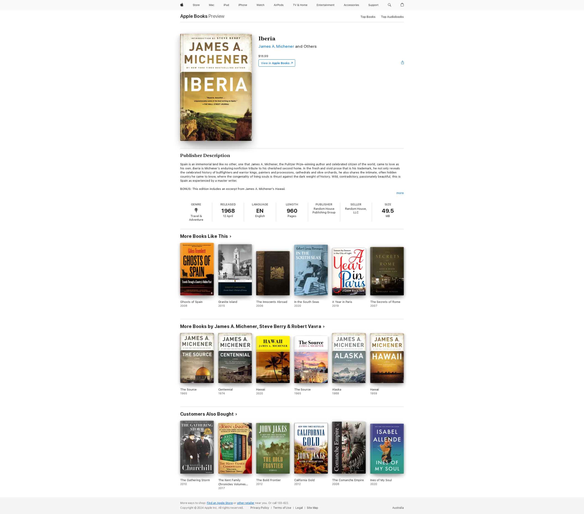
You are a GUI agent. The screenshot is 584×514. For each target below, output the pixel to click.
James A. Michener (276, 46)
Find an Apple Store (220, 503)
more (400, 193)
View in (275, 63)
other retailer (245, 503)
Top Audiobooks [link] (392, 16)
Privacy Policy (259, 507)
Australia (398, 507)
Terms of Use (282, 507)
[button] (389, 5)
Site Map (312, 507)
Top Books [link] (367, 16)
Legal (299, 507)
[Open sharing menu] (402, 63)
